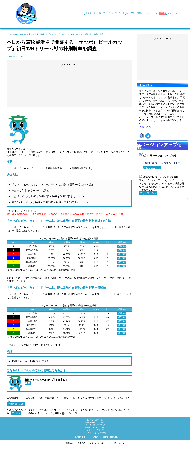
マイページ (172, 13)
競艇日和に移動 (15, 404)
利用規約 (81, 443)
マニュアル (88, 432)
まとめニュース (151, 13)
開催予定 (130, 13)
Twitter (16, 413)
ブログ (163, 13)
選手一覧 (97, 13)
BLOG (16, 34)
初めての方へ (146, 126)
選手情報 (122, 246)
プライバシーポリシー (99, 443)
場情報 (139, 13)
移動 (27, 382)
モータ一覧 (120, 13)
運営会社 (70, 443)
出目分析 (101, 422)
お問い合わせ (101, 432)
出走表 (88, 13)
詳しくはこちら (151, 167)
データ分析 (108, 13)
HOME (9, 34)
